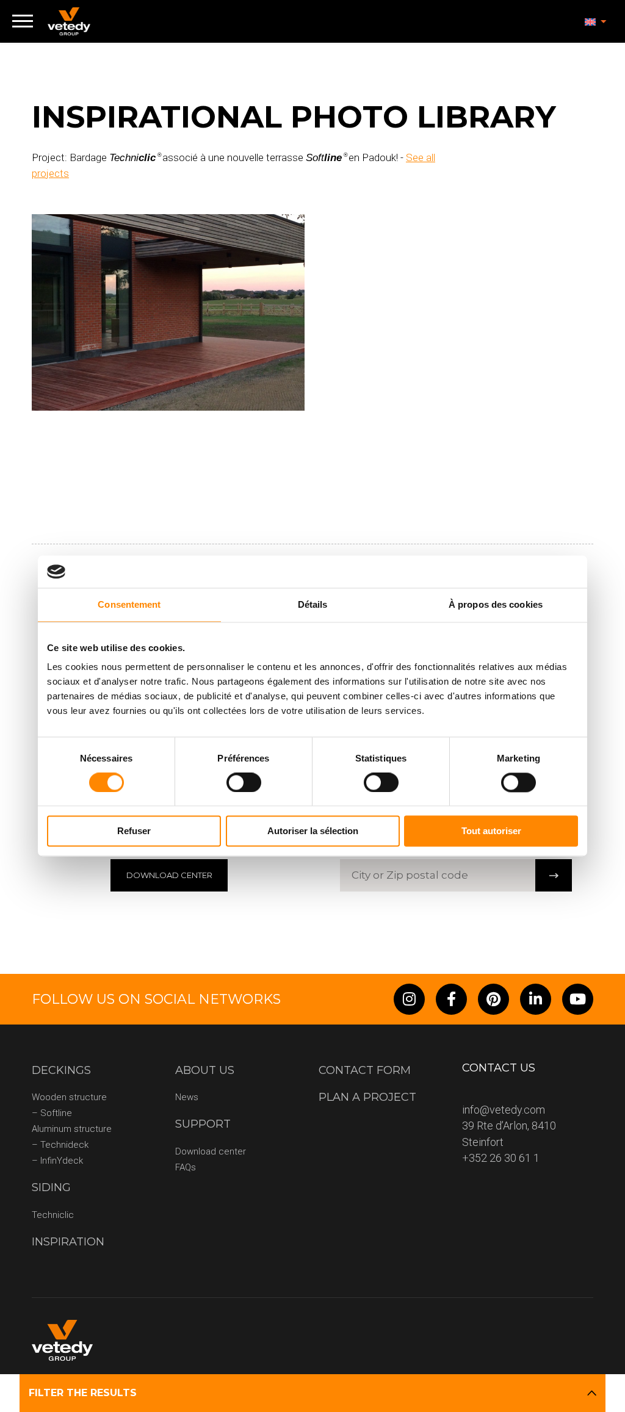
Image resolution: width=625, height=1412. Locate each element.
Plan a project (367, 1097)
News (186, 1097)
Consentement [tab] (129, 604)
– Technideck (60, 1144)
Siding (51, 1187)
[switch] (243, 782)
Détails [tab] (313, 604)
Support (203, 1124)
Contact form (365, 1070)
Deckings (61, 1070)
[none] (596, 21)
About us (204, 1070)
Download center (210, 1151)
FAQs (185, 1167)
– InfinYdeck (57, 1160)
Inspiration (68, 1241)
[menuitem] (596, 21)
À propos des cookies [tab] (496, 604)
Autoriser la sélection (312, 831)
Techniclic (53, 1214)
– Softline (52, 1113)
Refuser (134, 831)
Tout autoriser (491, 831)
